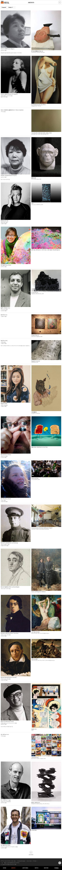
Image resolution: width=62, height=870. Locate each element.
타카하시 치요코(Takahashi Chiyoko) (9, 175)
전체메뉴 (59, 2)
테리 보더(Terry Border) (6, 454)
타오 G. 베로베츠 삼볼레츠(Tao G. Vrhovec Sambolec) (12, 110)
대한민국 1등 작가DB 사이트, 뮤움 (8, 861)
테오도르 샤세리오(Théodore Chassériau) (9, 633)
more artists (31, 854)
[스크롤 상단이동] (59, 861)
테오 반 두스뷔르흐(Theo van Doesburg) (9, 542)
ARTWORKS (25, 868)
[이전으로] (2, 861)
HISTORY (46, 868)
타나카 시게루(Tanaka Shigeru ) (7, 48)
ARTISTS (13, 868)
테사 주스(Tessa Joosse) (6, 498)
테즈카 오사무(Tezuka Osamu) (7, 721)
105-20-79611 (16, 862)
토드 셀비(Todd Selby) (5, 845)
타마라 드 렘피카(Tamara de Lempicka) (9, 94)
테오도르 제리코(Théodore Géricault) (8, 677)
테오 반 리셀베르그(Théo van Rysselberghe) (10, 587)
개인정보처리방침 (21, 861)
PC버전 (34, 861)
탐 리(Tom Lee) (4, 314)
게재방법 (56, 868)
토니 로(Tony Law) (5, 734)
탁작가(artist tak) (4, 220)
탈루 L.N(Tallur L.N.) (5, 308)
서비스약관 (29, 861)
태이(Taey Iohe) (4, 340)
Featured (4, 7)
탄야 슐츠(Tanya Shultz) (6, 265)
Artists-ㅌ (10, 7)
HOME (4, 868)
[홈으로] (5, 2)
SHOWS (36, 868)
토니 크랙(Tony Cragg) (5, 800)
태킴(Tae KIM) (4, 403)
